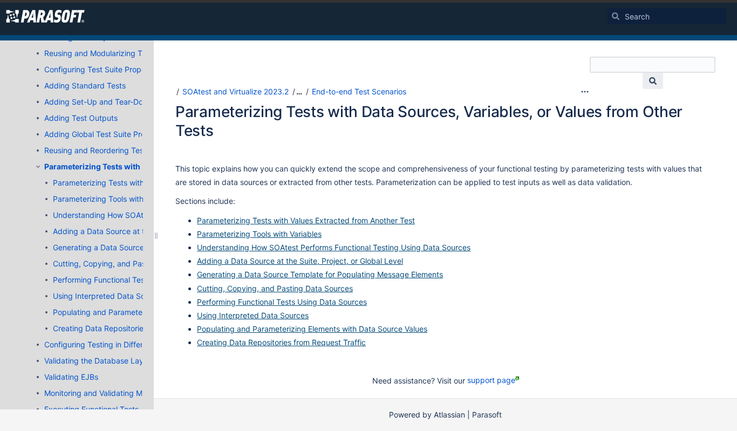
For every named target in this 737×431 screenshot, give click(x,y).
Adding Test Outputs (81, 117)
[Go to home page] (45, 16)
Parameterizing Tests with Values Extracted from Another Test (306, 220)
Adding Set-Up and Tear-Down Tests (109, 101)
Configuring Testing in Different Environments (124, 344)
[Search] (615, 16)
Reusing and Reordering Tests (97, 150)
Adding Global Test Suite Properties (106, 134)
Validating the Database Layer (97, 360)
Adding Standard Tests (85, 85)
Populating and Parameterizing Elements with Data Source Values (312, 328)
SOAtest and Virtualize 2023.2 (235, 91)
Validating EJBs (71, 376)
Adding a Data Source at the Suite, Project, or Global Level (300, 260)
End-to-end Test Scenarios (359, 91)
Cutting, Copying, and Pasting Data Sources (131, 263)
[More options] (585, 92)
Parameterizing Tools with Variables (115, 198)
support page (491, 380)
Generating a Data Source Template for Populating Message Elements (320, 274)
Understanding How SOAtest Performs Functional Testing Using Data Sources (333, 247)
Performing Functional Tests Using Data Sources (138, 279)
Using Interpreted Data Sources (109, 295)
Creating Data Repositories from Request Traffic (137, 328)
